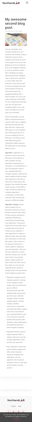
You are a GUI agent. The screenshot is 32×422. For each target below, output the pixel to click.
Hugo (20, 31)
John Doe (8, 31)
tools (19, 406)
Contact (13, 406)
